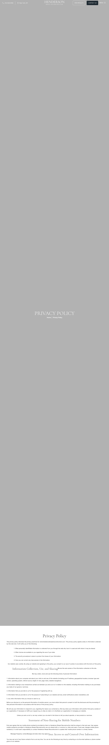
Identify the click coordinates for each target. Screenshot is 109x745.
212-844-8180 (9, 3)
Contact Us (92, 3)
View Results (78, 3)
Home (49, 317)
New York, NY (23, 3)
